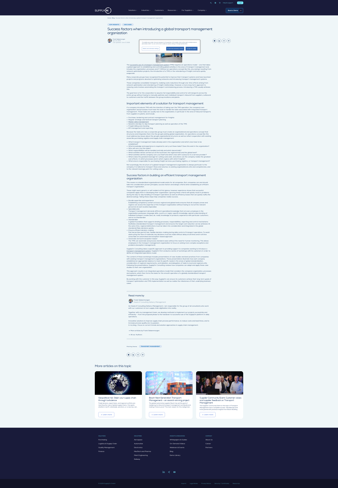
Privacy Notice (206, 483)
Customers (159, 10)
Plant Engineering (141, 455)
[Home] (103, 10)
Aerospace (138, 440)
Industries (145, 10)
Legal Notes (194, 483)
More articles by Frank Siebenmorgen (144, 330)
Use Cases (128, 24)
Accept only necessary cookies (175, 48)
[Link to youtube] (174, 473)
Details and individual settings (151, 48)
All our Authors (135, 335)
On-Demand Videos (177, 443)
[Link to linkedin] (164, 473)
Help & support (228, 3)
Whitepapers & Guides (178, 440)
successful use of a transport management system (149, 65)
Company (201, 10)
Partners (208, 447)
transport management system (139, 251)
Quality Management (106, 447)
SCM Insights (114, 24)
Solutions (132, 10)
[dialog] (169, 46)
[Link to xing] (169, 473)
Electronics (138, 447)
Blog (171, 451)
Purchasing (102, 440)
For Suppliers (187, 10)
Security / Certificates (221, 483)
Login (240, 3)
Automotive (138, 443)
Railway (137, 459)
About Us (209, 440)
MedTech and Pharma (142, 451)
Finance (101, 451)
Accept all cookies (191, 48)
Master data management (138, 122)
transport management (150, 346)
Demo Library (175, 455)
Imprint (183, 483)
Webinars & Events (177, 447)
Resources (172, 10)
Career (208, 443)
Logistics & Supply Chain (107, 443)
